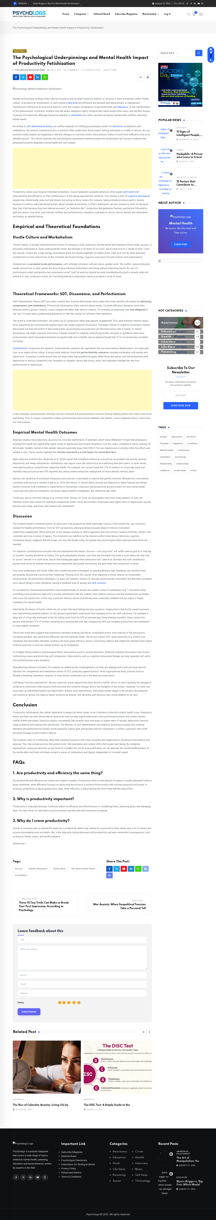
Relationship (166, 463)
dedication (76, 115)
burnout (18, 868)
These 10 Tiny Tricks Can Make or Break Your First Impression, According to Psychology (44, 906)
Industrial (18, 1099)
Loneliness (192, 443)
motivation (165, 457)
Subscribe (180, 244)
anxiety (163, 436)
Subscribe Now (181, 405)
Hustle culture (59, 868)
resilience (164, 470)
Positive (192, 177)
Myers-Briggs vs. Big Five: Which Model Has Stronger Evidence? (60, 3)
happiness (122, 107)
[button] (143, 1032)
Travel (180, 150)
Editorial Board (102, 14)
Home (65, 14)
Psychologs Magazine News (30, 70)
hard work (73, 102)
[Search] (188, 14)
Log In (167, 14)
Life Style (181, 128)
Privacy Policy (68, 1168)
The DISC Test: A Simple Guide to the (107, 1105)
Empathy (164, 443)
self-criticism (99, 583)
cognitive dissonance (138, 196)
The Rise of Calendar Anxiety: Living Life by (40, 1105)
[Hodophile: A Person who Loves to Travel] (165, 155)
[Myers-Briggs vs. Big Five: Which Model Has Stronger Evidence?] (165, 1183)
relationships (182, 463)
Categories (80, 14)
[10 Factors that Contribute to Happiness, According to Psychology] (165, 183)
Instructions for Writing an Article (78, 1164)
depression (176, 436)
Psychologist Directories (74, 1160)
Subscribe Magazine (126, 14)
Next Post (137, 901)
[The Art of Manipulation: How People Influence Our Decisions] (165, 1158)
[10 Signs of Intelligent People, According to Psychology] (165, 133)
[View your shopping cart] (193, 14)
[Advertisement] (82, 168)
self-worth (128, 192)
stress (193, 470)
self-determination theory (39, 126)
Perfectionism (20, 348)
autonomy (117, 126)
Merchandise (149, 14)
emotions (191, 436)
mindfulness (184, 450)
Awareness (182, 1151)
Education (181, 1177)
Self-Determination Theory (83, 868)
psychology (180, 457)
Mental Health (166, 450)
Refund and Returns (71, 1172)
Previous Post (29, 899)
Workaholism (21, 875)
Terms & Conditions (71, 1176)
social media (180, 470)
